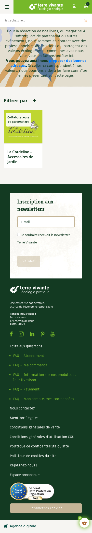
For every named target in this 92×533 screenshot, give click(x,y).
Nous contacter (22, 408)
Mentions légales (24, 418)
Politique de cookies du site (33, 456)
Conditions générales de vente (35, 427)
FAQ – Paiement (26, 389)
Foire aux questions (26, 346)
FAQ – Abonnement (28, 355)
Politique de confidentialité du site (39, 446)
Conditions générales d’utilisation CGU (42, 437)
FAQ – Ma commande (30, 365)
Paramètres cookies (46, 508)
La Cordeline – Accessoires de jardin (20, 157)
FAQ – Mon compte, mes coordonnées (43, 399)
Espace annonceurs (25, 475)
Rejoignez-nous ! (23, 465)
